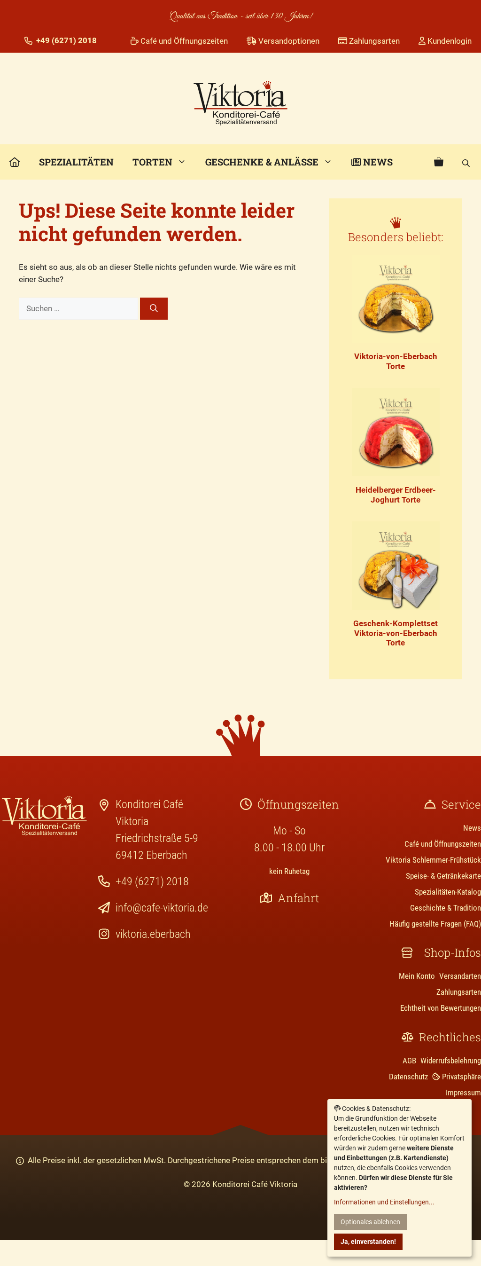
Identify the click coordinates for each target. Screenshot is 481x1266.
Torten (152, 162)
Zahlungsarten (373, 41)
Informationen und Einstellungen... (384, 1202)
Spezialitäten (76, 162)
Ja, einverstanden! (368, 1241)
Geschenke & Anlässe (261, 162)
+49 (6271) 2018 (152, 881)
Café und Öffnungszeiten (183, 41)
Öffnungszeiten (298, 804)
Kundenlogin (449, 41)
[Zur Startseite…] (15, 162)
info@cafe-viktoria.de (162, 907)
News (377, 162)
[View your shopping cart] (439, 162)
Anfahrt (298, 897)
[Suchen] (154, 309)
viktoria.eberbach (153, 934)
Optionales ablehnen (370, 1222)
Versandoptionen (287, 41)
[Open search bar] (467, 161)
